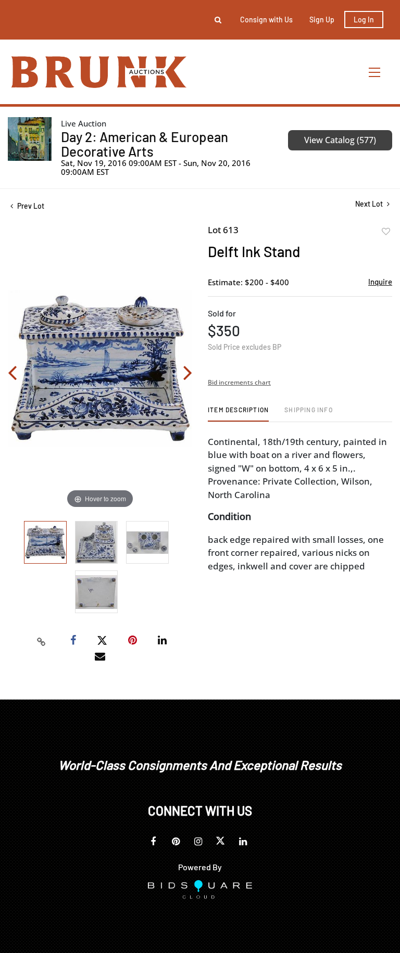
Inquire (380, 281)
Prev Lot (30, 205)
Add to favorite (386, 231)
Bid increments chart (239, 382)
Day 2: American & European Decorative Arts (144, 144)
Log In (364, 19)
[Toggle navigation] (375, 72)
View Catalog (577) (340, 140)
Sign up (321, 19)
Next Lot (369, 203)
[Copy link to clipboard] (41, 640)
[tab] (238, 413)
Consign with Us (266, 19)
